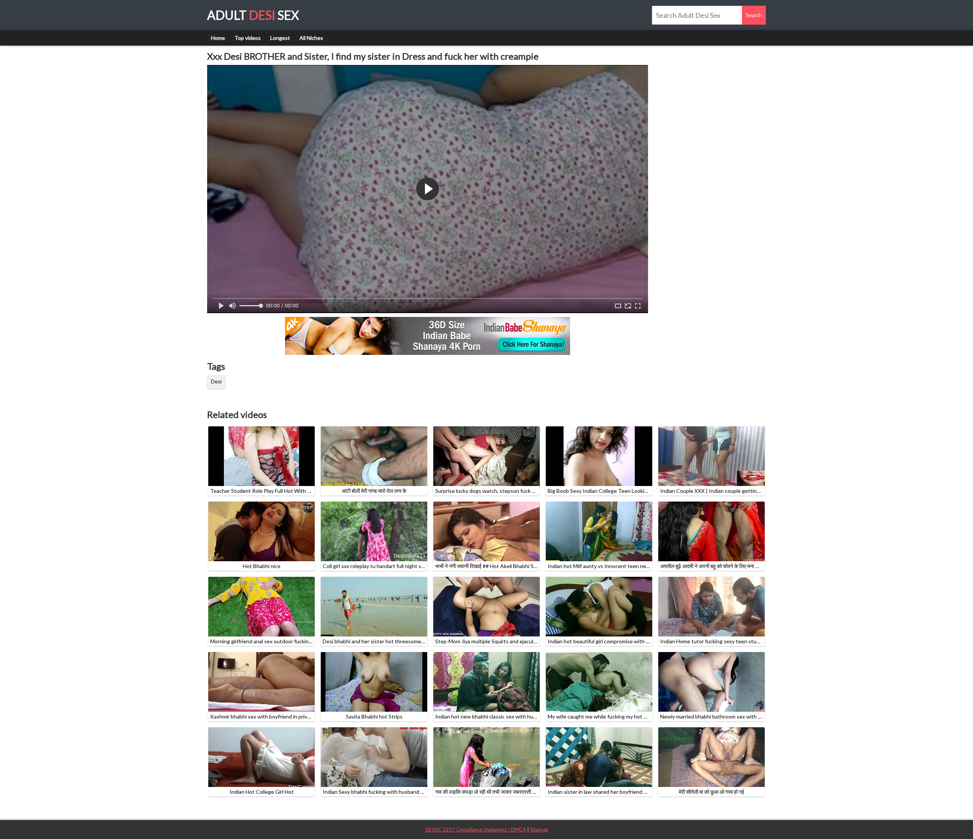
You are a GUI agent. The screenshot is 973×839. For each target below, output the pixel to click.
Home (218, 38)
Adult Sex (253, 15)
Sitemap (539, 829)
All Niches (311, 38)
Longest (280, 38)
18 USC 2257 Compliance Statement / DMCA (475, 829)
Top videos (248, 38)
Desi (216, 381)
